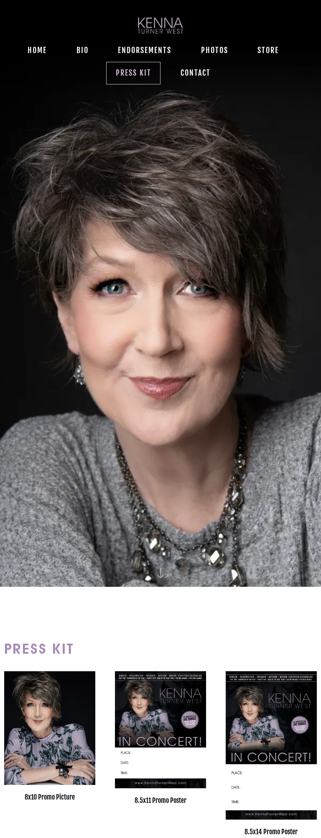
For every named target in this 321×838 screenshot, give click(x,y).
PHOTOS (214, 50)
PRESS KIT (133, 72)
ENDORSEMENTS (144, 50)
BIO (82, 50)
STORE (268, 50)
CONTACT (196, 72)
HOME (37, 50)
